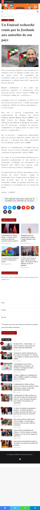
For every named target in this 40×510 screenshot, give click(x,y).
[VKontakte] (32, 208)
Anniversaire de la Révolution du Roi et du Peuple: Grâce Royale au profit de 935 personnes (26, 443)
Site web (3, 317)
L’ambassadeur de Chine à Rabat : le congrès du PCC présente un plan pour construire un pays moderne (9, 238)
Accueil (5, 16)
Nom (3, 303)
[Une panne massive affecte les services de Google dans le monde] (10, 251)
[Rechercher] (38, 11)
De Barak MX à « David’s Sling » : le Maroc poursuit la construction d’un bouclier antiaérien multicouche (24, 346)
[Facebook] (5, 208)
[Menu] (2, 11)
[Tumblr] (19, 208)
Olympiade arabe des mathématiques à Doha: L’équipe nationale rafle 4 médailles (28, 238)
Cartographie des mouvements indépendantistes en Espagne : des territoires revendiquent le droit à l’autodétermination (23, 367)
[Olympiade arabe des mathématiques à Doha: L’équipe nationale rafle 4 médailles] (30, 228)
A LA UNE (11, 16)
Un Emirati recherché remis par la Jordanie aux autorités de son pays (19, 200)
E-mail (3, 310)
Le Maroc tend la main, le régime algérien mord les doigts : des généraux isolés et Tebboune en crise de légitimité (29, 261)
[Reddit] (28, 208)
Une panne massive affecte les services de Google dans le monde (10, 260)
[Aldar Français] (20, 6)
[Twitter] (10, 208)
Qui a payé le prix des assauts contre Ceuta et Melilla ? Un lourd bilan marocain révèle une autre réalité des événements (24, 422)
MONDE (11, 20)
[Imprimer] (10, 212)
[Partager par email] (5, 212)
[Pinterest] (23, 208)
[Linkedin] (14, 208)
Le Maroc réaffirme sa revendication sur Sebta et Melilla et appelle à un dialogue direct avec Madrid (25, 377)
